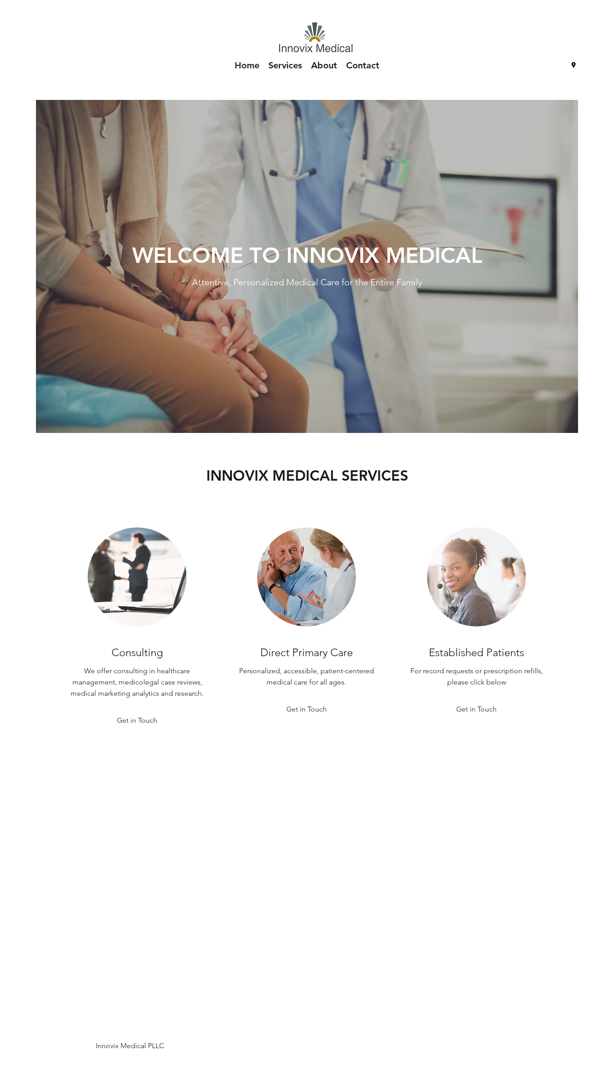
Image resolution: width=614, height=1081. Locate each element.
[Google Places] (573, 65)
